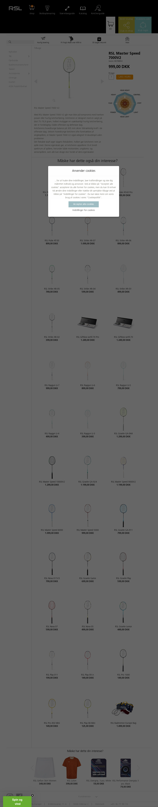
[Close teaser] (32, 795)
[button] (17, 801)
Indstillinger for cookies (84, 210)
